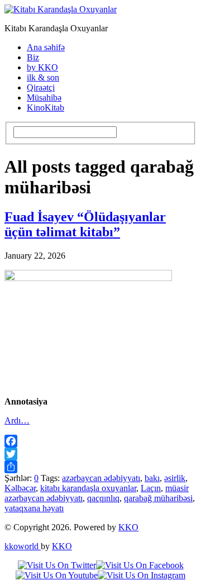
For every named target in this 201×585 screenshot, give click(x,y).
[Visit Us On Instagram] (141, 575)
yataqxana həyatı (34, 508)
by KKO (42, 67)
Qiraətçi (41, 87)
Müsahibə (44, 97)
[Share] (100, 466)
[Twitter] (100, 454)
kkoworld (22, 546)
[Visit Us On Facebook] (140, 565)
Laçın (151, 488)
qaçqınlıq (103, 498)
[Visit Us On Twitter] (57, 565)
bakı (152, 478)
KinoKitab (45, 107)
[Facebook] (100, 441)
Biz (33, 57)
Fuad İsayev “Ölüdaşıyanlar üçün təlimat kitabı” (85, 224)
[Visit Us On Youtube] (57, 575)
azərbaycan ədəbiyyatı (101, 478)
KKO (128, 527)
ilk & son (43, 77)
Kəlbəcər (20, 488)
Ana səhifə (46, 47)
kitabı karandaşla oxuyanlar (88, 488)
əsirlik (174, 478)
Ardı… (17, 420)
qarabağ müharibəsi (158, 498)
